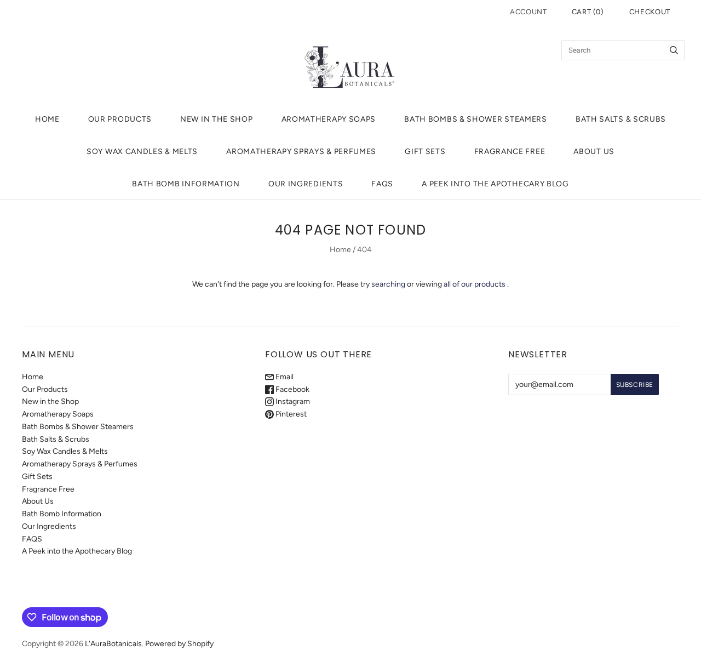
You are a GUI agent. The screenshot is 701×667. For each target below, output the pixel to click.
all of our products (474, 284)
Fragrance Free (509, 151)
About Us (593, 151)
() (588, 12)
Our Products (120, 119)
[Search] (674, 50)
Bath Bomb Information (186, 184)
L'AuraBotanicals (113, 643)
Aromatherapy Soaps (328, 119)
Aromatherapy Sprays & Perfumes (301, 151)
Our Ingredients (305, 184)
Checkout (649, 12)
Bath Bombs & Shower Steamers (475, 119)
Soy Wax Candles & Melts (142, 151)
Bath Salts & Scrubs (621, 119)
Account (528, 12)
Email (284, 376)
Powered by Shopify (179, 643)
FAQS (382, 184)
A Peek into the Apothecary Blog (495, 184)
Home (47, 119)
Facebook (291, 389)
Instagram (292, 401)
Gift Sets (425, 151)
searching (388, 284)
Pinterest (290, 414)
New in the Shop (216, 119)
